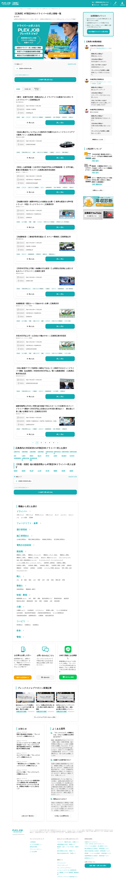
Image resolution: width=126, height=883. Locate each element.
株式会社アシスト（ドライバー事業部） (24, 305)
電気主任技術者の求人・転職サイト (66, 853)
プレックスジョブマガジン (64, 867)
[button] (33, 442)
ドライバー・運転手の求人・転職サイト (68, 842)
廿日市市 (72, 456)
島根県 (23, 471)
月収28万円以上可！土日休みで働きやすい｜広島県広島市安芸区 (41, 336)
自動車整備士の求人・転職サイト (66, 844)
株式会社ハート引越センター (22, 172)
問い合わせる (45, 677)
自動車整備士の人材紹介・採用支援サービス (97, 855)
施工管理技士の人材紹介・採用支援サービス (97, 848)
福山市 (39, 456)
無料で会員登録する (23, 677)
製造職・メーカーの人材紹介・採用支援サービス (98, 853)
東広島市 (64, 456)
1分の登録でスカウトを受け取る (98, 31)
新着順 (18, 89)
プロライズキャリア (62, 865)
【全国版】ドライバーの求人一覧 (34, 8)
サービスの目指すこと (36, 844)
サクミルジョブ (61, 863)
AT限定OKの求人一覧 (55, 8)
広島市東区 (25, 451)
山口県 (39, 471)
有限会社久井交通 (19, 273)
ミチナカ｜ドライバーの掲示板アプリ (67, 876)
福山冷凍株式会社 (19, 102)
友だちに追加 (69, 677)
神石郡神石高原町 (33, 459)
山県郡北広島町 (25, 459)
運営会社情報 (33, 846)
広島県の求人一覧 (46, 8)
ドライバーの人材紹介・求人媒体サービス (96, 846)
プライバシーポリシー (36, 849)
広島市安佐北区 (57, 452)
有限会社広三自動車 (20, 137)
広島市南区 (33, 451)
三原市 (23, 456)
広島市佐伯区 (73, 451)
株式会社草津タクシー (103, 48)
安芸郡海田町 (17, 458)
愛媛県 (55, 471)
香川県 (47, 471)
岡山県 (31, 471)
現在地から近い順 (36, 89)
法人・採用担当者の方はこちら (100, 2)
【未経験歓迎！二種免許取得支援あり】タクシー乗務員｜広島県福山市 (43, 237)
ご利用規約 (33, 842)
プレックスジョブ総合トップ (19, 8)
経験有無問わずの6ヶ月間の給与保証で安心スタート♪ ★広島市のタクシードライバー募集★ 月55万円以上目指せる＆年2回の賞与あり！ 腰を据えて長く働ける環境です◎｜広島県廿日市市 (45, 408)
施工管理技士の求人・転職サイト (66, 851)
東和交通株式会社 (19, 239)
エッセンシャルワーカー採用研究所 (66, 870)
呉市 (15, 456)
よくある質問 (33, 851)
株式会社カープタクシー (21, 413)
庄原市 (55, 456)
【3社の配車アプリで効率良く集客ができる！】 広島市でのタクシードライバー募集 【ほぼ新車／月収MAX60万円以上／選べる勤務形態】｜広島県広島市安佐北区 (45, 371)
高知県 (63, 471)
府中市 (47, 456)
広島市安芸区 (65, 451)
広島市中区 (17, 451)
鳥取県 (15, 471)
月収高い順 (28, 89)
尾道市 (31, 456)
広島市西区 (41, 451)
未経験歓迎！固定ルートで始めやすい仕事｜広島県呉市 (37, 303)
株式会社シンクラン (20, 206)
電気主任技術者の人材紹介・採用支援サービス (97, 851)
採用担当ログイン (89, 858)
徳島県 (71, 471)
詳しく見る (60, 122)
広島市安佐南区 (49, 452)
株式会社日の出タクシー (21, 376)
